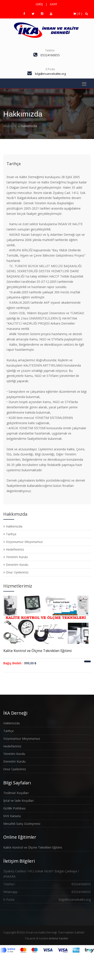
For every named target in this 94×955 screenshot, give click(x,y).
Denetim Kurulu (16, 564)
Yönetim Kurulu (16, 557)
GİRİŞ (39, 4)
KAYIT (53, 4)
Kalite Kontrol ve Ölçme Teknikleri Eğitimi (37, 650)
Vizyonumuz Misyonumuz (24, 542)
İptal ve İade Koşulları (18, 800)
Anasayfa (9, 126)
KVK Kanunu (12, 816)
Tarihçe (14, 163)
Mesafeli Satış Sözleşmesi (21, 824)
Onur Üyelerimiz (17, 572)
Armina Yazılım (58, 938)
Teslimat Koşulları (16, 793)
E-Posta (50, 69)
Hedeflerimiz (14, 549)
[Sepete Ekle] (87, 661)
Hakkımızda (13, 526)
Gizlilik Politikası (14, 808)
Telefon (50, 50)
